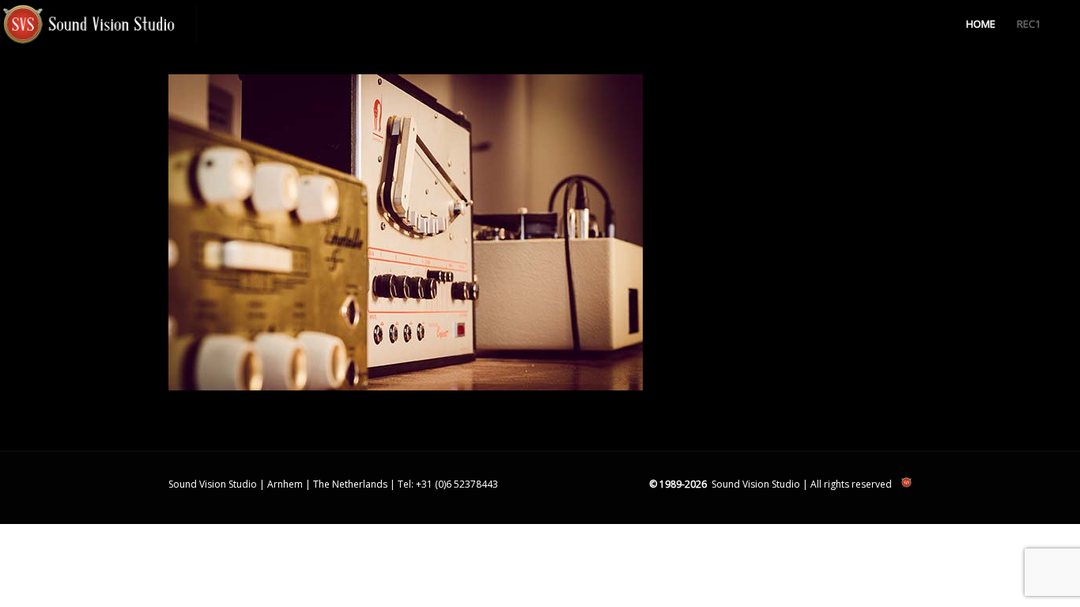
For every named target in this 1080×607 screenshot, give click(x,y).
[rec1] (405, 386)
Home (980, 24)
